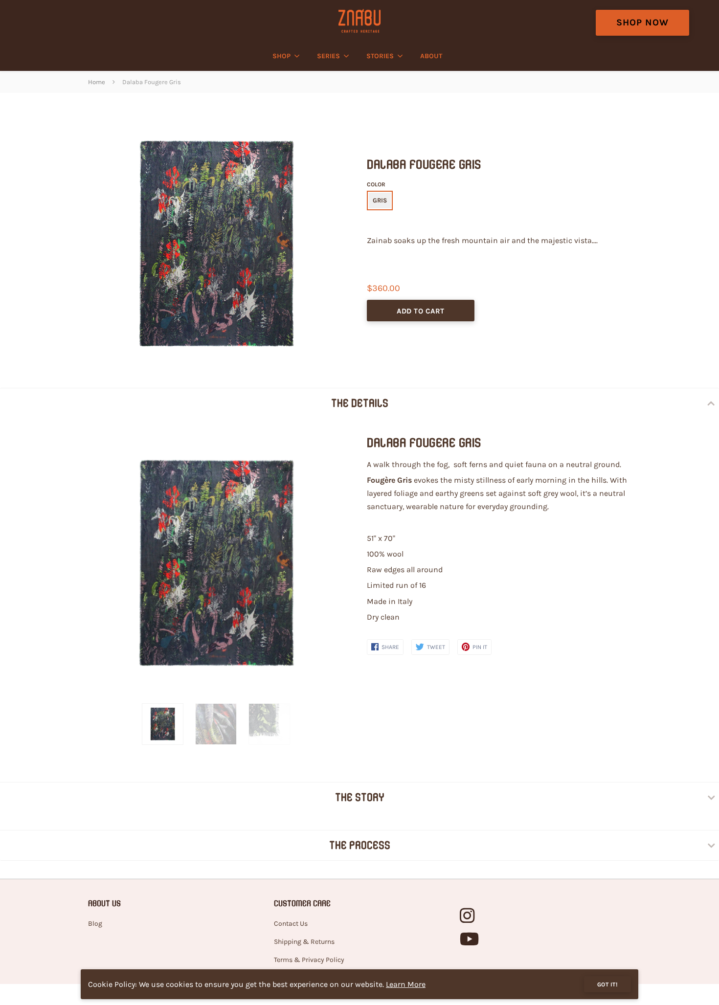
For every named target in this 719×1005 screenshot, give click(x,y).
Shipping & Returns (304, 942)
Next (332, 564)
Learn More (406, 984)
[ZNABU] (359, 21)
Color (376, 184)
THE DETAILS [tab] (359, 403)
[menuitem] (283, 56)
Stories (380, 56)
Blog (95, 923)
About (431, 56)
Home (96, 82)
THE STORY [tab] (359, 797)
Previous (93, 564)
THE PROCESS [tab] (359, 845)
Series (328, 56)
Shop (281, 56)
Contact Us (291, 923)
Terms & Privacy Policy (309, 960)
